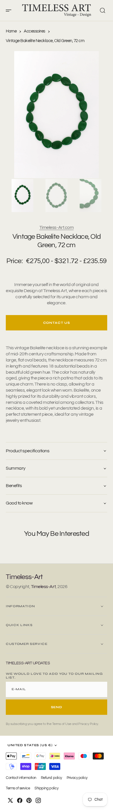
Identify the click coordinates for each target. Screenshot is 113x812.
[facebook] (19, 800)
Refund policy (51, 778)
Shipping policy (46, 788)
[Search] (102, 10)
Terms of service (18, 788)
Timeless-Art (43, 586)
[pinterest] (29, 800)
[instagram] (38, 800)
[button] (10, 10)
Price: (14, 261)
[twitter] (10, 800)
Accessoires (34, 31)
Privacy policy (77, 778)
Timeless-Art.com (56, 227)
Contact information (21, 778)
